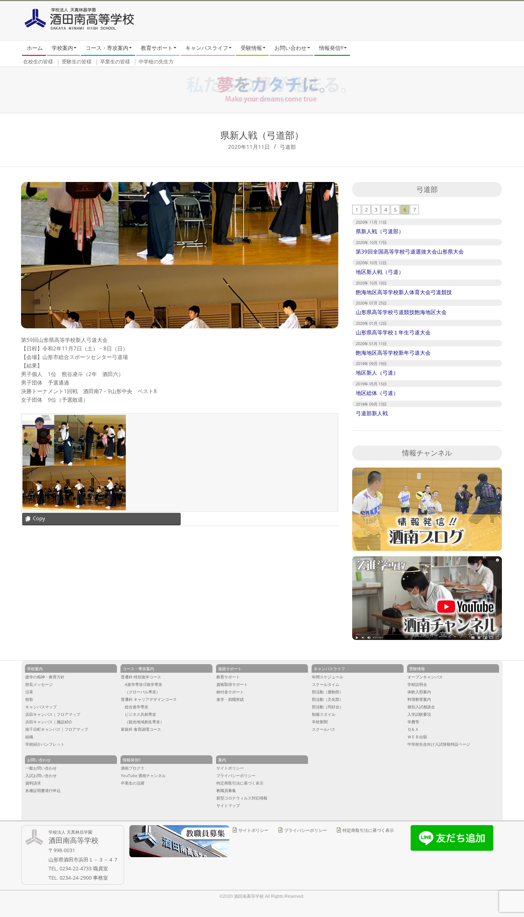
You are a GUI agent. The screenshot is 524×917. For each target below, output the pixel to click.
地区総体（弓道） (377, 392)
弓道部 (288, 146)
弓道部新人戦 (372, 413)
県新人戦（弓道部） (380, 231)
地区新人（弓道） (377, 372)
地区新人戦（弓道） (380, 271)
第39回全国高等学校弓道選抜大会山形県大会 (410, 251)
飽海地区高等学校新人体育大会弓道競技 (404, 292)
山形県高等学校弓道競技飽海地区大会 (401, 312)
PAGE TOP (506, 864)
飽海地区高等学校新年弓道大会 (393, 352)
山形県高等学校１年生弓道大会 (393, 332)
